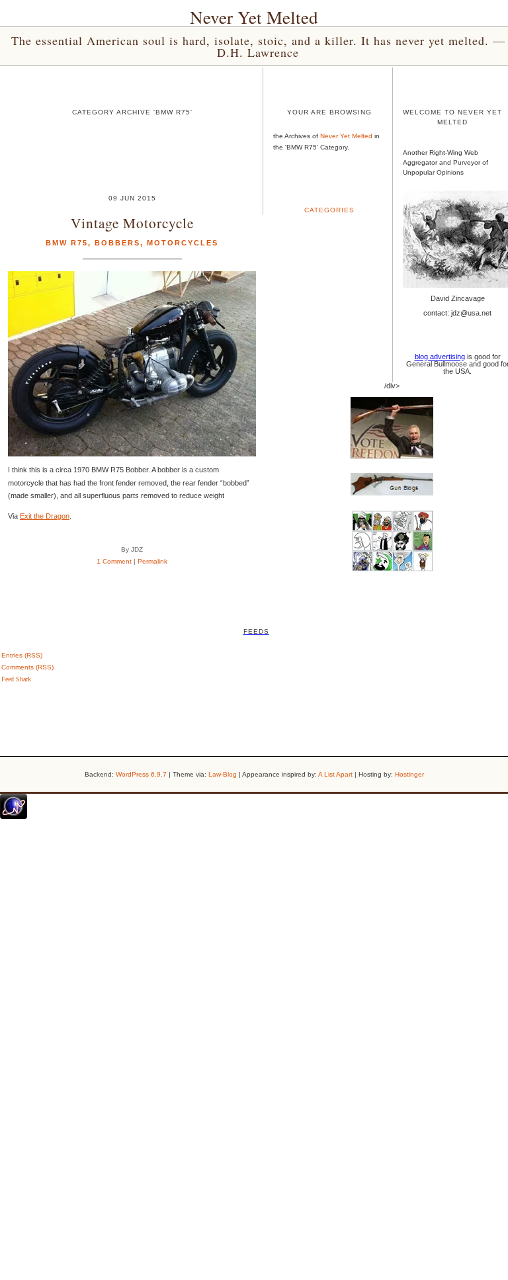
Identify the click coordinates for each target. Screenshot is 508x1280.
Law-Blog (222, 774)
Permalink (152, 561)
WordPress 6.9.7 (141, 774)
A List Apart (335, 774)
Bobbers (117, 243)
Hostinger (409, 774)
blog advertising (440, 357)
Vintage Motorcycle (132, 222)
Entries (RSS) (21, 655)
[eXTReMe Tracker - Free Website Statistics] (13, 816)
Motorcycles (182, 243)
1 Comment (114, 561)
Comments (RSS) (27, 667)
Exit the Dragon (44, 516)
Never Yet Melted (254, 17)
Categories (329, 210)
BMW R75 (67, 243)
